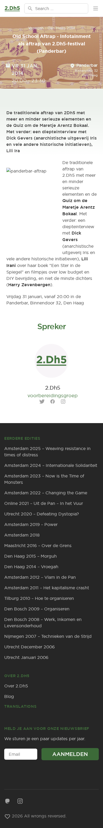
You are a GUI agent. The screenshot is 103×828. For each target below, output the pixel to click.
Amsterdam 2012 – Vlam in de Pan (40, 577)
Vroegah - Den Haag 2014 (51, 28)
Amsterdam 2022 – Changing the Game (45, 492)
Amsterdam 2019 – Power (31, 524)
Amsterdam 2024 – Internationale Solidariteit (50, 465)
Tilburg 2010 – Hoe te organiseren (39, 598)
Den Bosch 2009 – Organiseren (36, 608)
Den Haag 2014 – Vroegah (31, 566)
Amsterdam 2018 (22, 535)
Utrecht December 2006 (29, 646)
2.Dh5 (52, 387)
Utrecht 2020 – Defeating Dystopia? (41, 513)
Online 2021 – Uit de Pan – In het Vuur (43, 503)
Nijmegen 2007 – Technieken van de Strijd (48, 636)
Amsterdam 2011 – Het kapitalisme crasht (46, 587)
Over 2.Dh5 (16, 685)
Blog (9, 696)
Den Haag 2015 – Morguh (30, 556)
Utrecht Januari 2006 (26, 657)
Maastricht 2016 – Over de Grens (38, 545)
